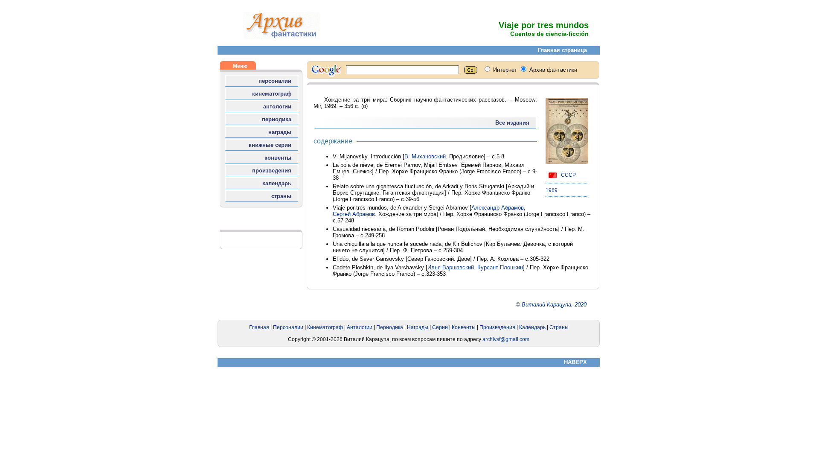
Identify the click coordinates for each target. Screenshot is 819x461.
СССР (568, 175)
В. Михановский (425, 156)
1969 (552, 190)
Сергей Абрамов (354, 214)
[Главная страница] (281, 37)
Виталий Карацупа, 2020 (554, 304)
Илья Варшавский (450, 267)
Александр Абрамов (497, 207)
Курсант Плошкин (500, 267)
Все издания (512, 123)
